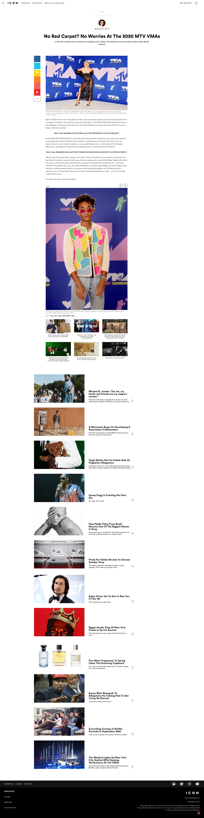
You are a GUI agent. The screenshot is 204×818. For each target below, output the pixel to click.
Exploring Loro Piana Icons (115, 358)
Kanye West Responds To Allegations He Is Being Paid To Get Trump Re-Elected (109, 696)
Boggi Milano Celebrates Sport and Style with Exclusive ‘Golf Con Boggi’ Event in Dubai (115, 336)
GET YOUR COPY (186, 3)
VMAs (60, 316)
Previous (121, 185)
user (196, 3)
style (102, 12)
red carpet (66, 316)
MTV (56, 316)
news (73, 316)
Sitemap (7, 797)
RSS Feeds (28, 784)
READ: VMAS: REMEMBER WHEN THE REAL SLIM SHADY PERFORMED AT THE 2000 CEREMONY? (86, 133)
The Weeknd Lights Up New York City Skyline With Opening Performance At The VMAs (107, 760)
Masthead (8, 802)
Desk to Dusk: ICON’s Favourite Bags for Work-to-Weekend (58, 336)
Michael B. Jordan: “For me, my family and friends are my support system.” (108, 394)
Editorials (38, 3)
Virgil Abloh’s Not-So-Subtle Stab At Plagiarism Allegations (109, 461)
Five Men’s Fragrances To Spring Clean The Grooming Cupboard (107, 661)
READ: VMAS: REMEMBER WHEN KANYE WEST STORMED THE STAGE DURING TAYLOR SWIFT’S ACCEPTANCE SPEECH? (87, 152)
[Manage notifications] (198, 813)
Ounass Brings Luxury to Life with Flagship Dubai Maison (87, 358)
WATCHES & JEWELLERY (55, 3)
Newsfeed (25, 3)
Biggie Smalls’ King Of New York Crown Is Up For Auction (107, 628)
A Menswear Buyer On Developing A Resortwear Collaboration (109, 428)
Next (126, 185)
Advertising (9, 784)
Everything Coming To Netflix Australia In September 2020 (105, 730)
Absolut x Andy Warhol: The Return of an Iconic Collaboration (86, 336)
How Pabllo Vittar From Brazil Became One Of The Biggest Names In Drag (109, 526)
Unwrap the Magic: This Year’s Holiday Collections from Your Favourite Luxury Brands (58, 359)
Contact (19, 784)
